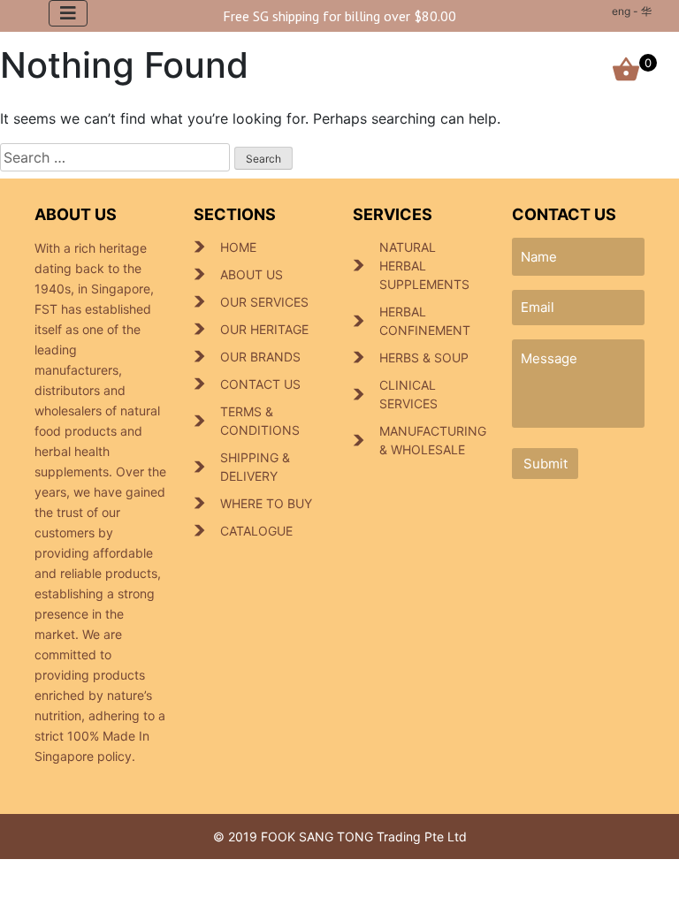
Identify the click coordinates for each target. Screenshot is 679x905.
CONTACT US (260, 384)
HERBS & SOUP (424, 357)
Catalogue (256, 530)
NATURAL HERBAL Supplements (424, 266)
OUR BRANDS (260, 356)
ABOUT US (251, 274)
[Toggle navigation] (68, 13)
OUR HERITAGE (264, 329)
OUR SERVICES (264, 301)
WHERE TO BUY (266, 503)
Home (238, 247)
